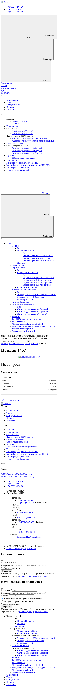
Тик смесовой (12, 160)
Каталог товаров (16, 343)
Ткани (9, 102)
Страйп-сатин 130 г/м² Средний (37, 282)
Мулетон (10, 155)
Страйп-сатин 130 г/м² (22, 131)
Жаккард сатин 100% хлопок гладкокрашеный (33, 141)
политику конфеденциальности (33, 576)
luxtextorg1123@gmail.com (29, 537)
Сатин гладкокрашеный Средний (27, 150)
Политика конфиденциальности (21, 548)
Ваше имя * (6, 562)
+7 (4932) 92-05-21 (14, 9)
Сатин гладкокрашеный (23, 304)
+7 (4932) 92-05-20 (14, 7)
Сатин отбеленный (15, 143)
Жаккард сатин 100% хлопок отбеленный (31, 138)
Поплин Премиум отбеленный (37, 258)
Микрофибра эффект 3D (17, 168)
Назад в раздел (13, 400)
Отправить (6, 571)
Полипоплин (12, 126)
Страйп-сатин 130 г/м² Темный (37, 285)
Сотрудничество (14, 105)
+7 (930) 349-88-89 (25, 512)
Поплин (15, 124)
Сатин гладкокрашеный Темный (27, 153)
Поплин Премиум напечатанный (38, 255)
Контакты (11, 109)
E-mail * (4, 596)
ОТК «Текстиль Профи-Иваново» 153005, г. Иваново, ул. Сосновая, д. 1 (18, 475)
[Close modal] (2, 560)
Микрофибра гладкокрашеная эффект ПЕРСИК (28, 165)
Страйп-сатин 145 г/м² (22, 133)
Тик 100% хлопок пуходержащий (21, 158)
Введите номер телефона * (13, 565)
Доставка (10, 107)
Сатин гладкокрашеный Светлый (27, 148)
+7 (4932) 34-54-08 (14, 12)
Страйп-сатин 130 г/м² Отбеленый (38, 277)
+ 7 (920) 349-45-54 (26, 532)
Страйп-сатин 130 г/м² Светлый (37, 280)
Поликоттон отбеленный (17, 170)
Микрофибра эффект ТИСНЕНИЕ (22, 163)
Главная (4, 343)
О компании (12, 100)
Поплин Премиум (20, 121)
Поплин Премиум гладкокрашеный (39, 260)
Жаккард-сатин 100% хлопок (25, 290)
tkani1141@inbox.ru (26, 517)
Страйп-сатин (18, 268)
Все (19, 248)
